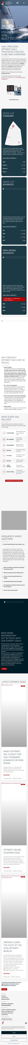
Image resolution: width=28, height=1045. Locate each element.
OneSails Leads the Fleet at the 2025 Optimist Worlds (12, 946)
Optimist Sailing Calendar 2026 (12, 851)
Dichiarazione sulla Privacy (15, 1043)
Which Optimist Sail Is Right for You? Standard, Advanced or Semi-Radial (13, 757)
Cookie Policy (10, 1043)
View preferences (14, 1040)
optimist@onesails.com (10, 77)
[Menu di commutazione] (17, 3)
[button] (26, 1023)
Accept (14, 1033)
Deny (14, 1036)
